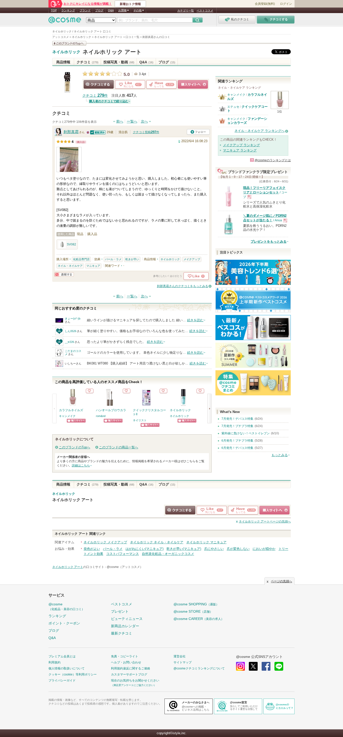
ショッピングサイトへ (193, 84)
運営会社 (180, 656)
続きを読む (195, 320)
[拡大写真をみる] (69, 159)
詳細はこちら (81, 465)
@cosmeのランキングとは (273, 160)
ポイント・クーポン (64, 623)
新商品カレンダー (125, 626)
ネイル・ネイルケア (70, 265)
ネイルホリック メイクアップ (105, 542)
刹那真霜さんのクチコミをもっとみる (182, 286)
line (278, 666)
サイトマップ (183, 662)
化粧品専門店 (81, 259)
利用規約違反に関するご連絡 (130, 668)
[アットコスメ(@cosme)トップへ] (64, 21)
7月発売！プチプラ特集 (237, 426)
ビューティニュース (127, 619)
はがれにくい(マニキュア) (144, 549)
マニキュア (93, 265)
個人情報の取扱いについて (66, 668)
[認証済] (98, 132)
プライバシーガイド (62, 680)
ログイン (286, 4)
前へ (119, 121)
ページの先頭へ (265, 521)
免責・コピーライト (124, 656)
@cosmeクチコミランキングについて (199, 668)
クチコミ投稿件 (146, 132)
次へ (144, 121)
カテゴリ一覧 (185, 10)
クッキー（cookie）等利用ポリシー (72, 674)
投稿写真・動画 (118, 62)
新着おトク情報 (130, 4)
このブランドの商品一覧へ (118, 447)
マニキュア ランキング (240, 150)
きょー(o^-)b (72, 318)
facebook (266, 666)
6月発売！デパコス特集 (237, 448)
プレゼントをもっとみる (269, 241)
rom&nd (100, 415)
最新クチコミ (121, 633)
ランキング (68, 10)
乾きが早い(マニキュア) (183, 549)
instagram (240, 666)
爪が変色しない (238, 549)
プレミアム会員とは (62, 656)
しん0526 (70, 331)
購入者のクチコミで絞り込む (108, 101)
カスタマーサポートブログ (129, 674)
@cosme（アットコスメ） (125, 567)
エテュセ (233, 107)
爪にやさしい (214, 549)
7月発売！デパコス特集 (237, 418)
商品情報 (63, 62)
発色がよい (92, 549)
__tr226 (69, 341)
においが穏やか (264, 549)
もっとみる (279, 455)
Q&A (111, 10)
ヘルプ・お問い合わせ (126, 662)
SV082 (71, 244)
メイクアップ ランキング (241, 145)
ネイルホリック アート (112, 52)
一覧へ (132, 121)
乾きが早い (132, 259)
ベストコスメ (205, 10)
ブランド (85, 10)
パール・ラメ (113, 259)
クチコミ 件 (95, 95)
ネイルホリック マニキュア (206, 542)
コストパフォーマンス (122, 554)
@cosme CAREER (199, 619)
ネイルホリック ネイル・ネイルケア (156, 542)
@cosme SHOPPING (196, 604)
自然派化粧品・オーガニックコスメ (168, 554)
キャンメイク (67, 415)
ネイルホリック (66, 52)
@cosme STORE (193, 611)
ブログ (99, 10)
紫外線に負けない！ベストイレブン (245, 433)
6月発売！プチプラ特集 (237, 440)
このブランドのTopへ (74, 447)
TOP (54, 10)
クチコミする (99, 84)
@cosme (66, 606)
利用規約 (54, 662)
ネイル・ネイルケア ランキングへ (259, 131)
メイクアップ (192, 259)
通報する (64, 274)
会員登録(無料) (265, 4)
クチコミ (87, 62)
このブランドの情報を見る (69, 43)
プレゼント (120, 611)
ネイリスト (140, 420)
